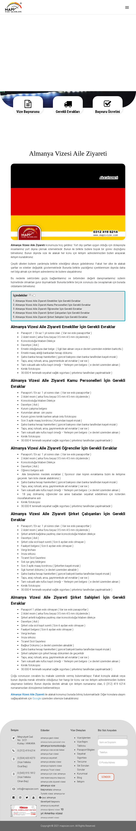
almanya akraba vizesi (51, 762)
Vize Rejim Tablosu (18, 27)
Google (37, 698)
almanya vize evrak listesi (52, 750)
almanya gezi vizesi (50, 738)
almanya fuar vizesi (50, 754)
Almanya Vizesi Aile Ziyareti (27, 694)
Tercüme (13, 53)
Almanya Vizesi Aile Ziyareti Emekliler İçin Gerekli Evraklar (48, 301)
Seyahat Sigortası (18, 44)
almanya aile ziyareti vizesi (53, 782)
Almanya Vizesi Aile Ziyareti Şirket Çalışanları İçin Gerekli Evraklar (52, 313)
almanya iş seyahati (50, 805)
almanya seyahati (49, 758)
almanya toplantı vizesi (51, 766)
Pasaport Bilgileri (18, 36)
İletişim (12, 86)
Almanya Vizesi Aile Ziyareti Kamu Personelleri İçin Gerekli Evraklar (53, 305)
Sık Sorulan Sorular (18, 61)
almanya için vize (49, 774)
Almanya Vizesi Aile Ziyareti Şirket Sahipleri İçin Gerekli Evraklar (51, 317)
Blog (10, 78)
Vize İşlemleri (15, 19)
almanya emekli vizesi (50, 818)
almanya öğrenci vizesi (50, 810)
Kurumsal (13, 69)
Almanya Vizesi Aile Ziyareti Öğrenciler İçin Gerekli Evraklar (48, 309)
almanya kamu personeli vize (53, 742)
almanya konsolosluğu (53, 745)
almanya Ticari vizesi (50, 770)
